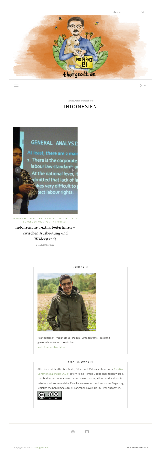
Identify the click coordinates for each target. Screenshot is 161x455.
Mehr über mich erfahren (52, 347)
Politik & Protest (56, 221)
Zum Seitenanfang (137, 447)
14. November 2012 (45, 244)
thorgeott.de (41, 447)
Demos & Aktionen (24, 218)
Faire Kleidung (47, 218)
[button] (16, 85)
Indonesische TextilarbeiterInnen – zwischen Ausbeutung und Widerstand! (45, 233)
